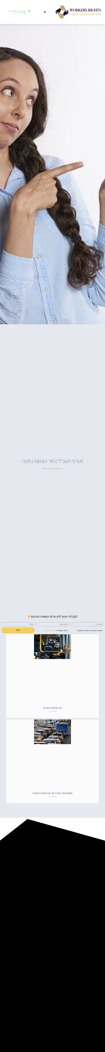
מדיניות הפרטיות (50, 630)
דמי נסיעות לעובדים (52, 707)
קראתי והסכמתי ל (56, 630)
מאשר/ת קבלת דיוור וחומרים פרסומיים (89, 630)
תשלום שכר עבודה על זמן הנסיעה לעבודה (52, 793)
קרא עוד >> (52, 711)
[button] (45, 12)
